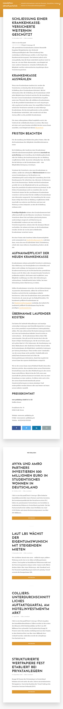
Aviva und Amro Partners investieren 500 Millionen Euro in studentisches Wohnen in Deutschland (30, 475)
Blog (25, 4)
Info (30, 4)
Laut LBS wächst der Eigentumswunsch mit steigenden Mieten (30, 541)
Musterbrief (39, 128)
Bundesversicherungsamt (23, 303)
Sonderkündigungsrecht (35, 240)
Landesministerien (25, 308)
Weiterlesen (31, 518)
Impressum (44, 4)
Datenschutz (53, 4)
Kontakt (36, 4)
